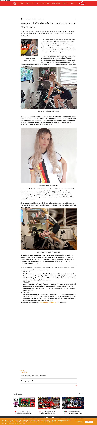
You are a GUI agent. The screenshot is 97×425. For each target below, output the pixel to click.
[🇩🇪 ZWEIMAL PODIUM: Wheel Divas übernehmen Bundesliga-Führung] (24, 403)
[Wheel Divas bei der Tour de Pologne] (49, 403)
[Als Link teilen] (32, 381)
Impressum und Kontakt (78, 418)
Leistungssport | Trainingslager (27, 375)
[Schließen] (95, 422)
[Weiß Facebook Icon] (44, 418)
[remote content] (49, 335)
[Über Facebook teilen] (21, 381)
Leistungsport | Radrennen (40, 375)
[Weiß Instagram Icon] (47, 418)
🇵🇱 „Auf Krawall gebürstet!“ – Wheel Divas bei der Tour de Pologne (47, 412)
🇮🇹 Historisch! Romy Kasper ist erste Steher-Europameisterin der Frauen (72, 412)
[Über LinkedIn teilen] (28, 381)
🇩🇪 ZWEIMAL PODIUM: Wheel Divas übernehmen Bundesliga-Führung (23, 412)
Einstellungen (79, 421)
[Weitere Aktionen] (76, 19)
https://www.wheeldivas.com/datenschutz (14, 423)
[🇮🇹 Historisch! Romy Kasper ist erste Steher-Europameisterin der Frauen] (73, 403)
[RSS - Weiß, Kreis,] (53, 418)
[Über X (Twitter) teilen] (25, 381)
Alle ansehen (81, 393)
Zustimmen (89, 421)
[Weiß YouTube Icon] (50, 418)
